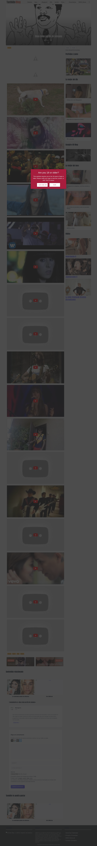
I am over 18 (42, 185)
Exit (54, 185)
